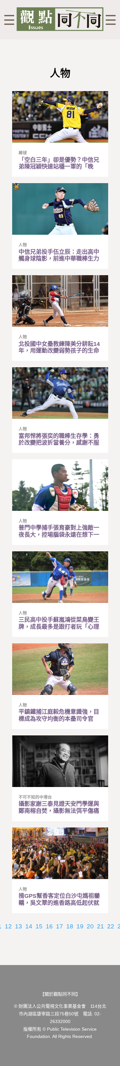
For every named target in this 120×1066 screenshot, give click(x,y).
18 (69, 926)
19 (80, 926)
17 (59, 926)
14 (28, 926)
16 (49, 926)
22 (110, 926)
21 (100, 926)
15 (39, 926)
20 (90, 926)
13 (18, 926)
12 (8, 926)
